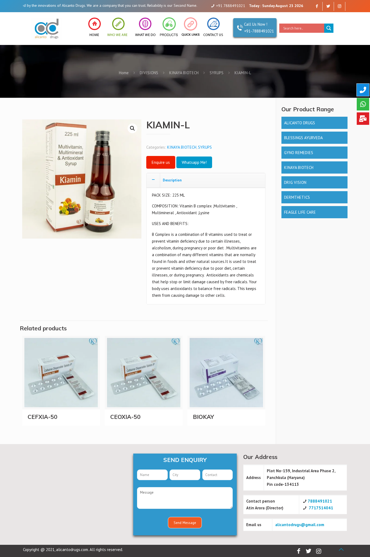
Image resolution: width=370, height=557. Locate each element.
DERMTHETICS (297, 197)
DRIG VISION (295, 182)
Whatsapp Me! (194, 162)
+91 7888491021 (230, 5)
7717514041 (321, 507)
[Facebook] (317, 6)
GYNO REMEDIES (298, 152)
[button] (132, 128)
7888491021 (320, 501)
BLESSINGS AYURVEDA (303, 137)
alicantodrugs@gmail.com (299, 524)
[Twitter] (328, 6)
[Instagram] (339, 6)
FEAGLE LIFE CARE (300, 212)
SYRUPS (216, 72)
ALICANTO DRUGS (299, 122)
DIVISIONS (149, 72)
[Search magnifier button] (328, 28)
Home (124, 72)
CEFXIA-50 (42, 416)
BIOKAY (203, 416)
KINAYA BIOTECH (184, 72)
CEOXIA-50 (125, 416)
